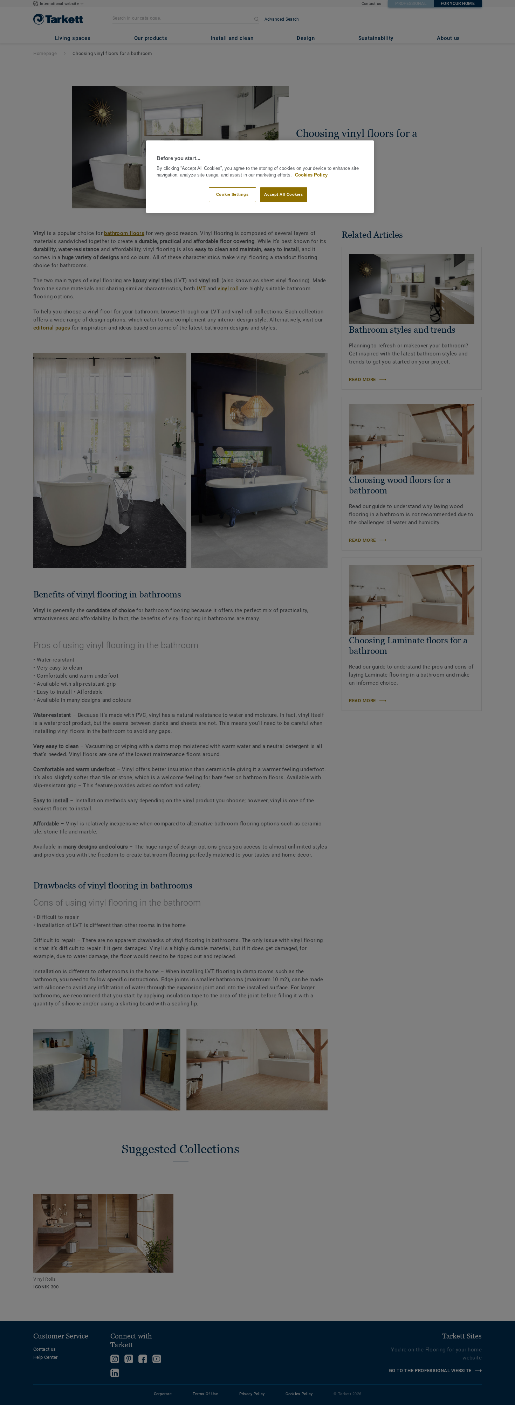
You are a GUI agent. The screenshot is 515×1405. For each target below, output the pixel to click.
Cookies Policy (311, 175)
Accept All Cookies (283, 194)
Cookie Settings (232, 194)
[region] (260, 176)
